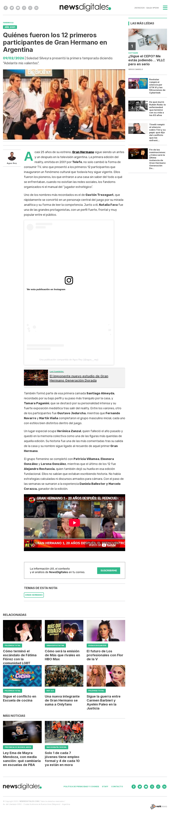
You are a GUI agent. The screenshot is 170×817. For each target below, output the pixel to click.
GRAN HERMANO (34, 595)
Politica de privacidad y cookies (81, 786)
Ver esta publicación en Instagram (46, 289)
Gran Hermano (83, 152)
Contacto (117, 786)
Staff (105, 786)
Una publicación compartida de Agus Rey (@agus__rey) (68, 359)
